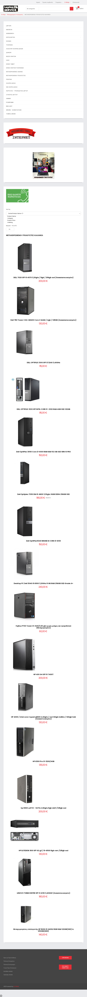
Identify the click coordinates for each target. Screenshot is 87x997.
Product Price (11, 220)
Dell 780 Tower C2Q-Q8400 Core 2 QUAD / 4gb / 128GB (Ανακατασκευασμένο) (43, 320)
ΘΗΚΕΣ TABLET (10, 64)
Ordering (10, 222)
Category (10, 218)
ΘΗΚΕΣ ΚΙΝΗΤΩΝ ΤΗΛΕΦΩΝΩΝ (15, 68)
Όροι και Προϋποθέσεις (10, 958)
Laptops (8, 26)
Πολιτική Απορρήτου (9, 961)
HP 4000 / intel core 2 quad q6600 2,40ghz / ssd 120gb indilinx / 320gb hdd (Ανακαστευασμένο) (43, 718)
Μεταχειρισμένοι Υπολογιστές (15, 14)
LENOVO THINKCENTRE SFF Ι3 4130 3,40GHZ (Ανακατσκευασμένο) (43, 893)
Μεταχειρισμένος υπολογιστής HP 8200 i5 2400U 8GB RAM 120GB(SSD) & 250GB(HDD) (43, 930)
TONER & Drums (11, 114)
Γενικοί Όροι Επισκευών (10, 968)
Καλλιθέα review (8, 971)
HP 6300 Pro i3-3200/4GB (43, 761)
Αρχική (38, 2)
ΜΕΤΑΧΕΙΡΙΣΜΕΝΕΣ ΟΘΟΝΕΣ (14, 72)
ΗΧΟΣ (7, 60)
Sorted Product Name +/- (16, 213)
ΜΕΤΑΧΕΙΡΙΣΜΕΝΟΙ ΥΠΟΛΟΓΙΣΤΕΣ (16, 75)
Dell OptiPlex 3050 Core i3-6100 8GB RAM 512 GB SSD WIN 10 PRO (43, 452)
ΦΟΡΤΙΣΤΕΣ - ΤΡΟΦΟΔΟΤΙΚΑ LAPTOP (17, 91)
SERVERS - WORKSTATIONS (13, 110)
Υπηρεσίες (58, 2)
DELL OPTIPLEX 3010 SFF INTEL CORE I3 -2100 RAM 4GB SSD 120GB (43, 409)
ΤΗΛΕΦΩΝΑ (9, 45)
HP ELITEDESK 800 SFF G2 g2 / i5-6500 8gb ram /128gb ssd (43, 850)
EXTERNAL (16, 986)
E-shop (67, 2)
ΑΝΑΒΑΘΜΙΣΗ (10, 33)
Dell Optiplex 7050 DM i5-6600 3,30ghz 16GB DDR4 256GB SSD (43, 494)
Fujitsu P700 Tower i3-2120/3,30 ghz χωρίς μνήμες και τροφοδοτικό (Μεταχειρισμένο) (43, 627)
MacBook (9, 29)
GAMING (8, 98)
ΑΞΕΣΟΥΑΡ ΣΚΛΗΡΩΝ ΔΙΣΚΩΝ (14, 49)
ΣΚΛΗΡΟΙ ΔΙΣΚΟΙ (11, 83)
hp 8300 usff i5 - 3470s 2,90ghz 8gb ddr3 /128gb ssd (43, 808)
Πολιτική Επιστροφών (9, 964)
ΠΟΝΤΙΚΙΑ (9, 79)
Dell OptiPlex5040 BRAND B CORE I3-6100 (43, 541)
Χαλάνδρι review (8, 975)
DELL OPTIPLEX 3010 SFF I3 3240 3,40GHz (43, 362)
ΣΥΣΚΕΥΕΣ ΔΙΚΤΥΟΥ (12, 95)
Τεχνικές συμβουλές (47, 2)
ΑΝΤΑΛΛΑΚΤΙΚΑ (10, 37)
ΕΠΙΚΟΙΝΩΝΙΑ (65, 957)
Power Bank (10, 102)
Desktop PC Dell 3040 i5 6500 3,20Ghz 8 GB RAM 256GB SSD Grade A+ (43, 583)
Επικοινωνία (76, 2)
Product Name (11, 216)
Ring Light (9, 106)
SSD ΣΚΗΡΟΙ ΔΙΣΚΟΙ (11, 87)
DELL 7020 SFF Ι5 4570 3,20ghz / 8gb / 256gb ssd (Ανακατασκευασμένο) (43, 277)
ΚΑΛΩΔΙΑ (8, 41)
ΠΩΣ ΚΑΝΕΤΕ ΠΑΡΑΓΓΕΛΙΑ (65, 967)
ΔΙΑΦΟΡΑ (8, 52)
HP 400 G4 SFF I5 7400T (43, 674)
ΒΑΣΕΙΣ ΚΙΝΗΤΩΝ (11, 56)
